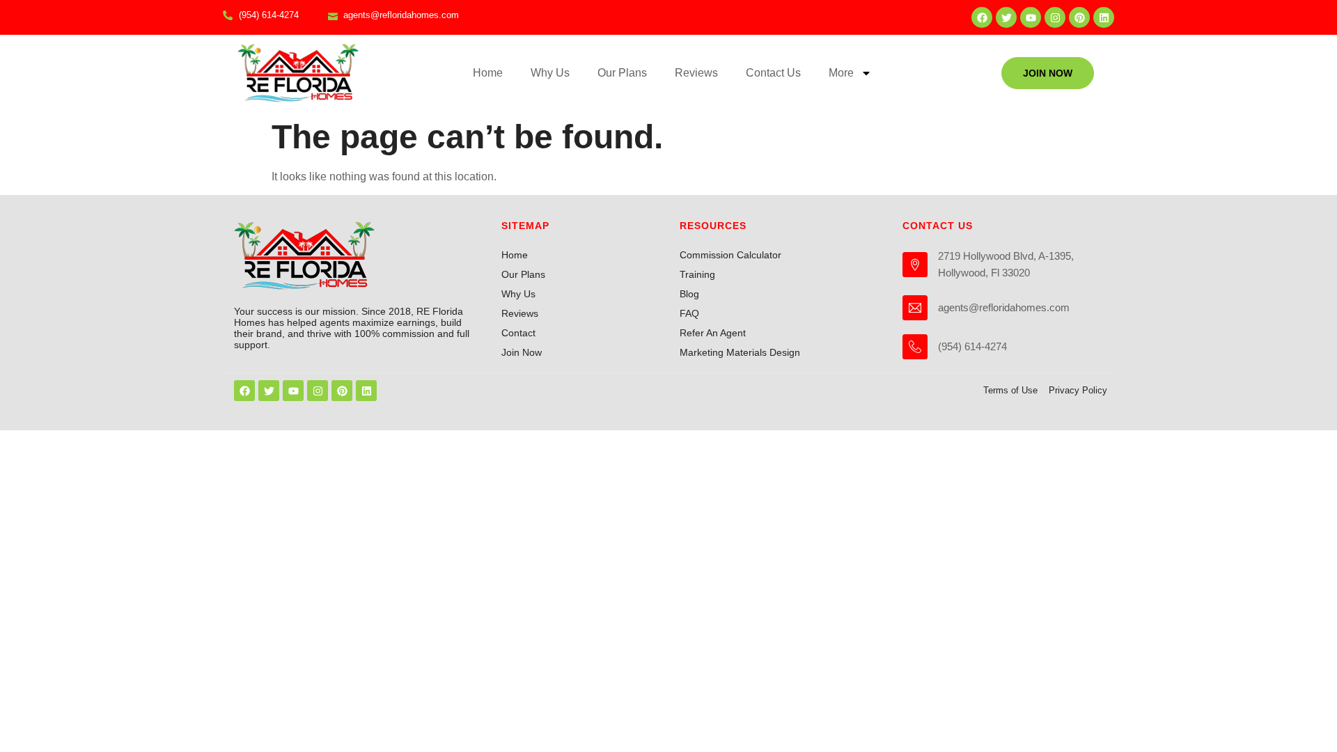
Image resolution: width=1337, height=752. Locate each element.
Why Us (550, 73)
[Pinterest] (1079, 17)
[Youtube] (1030, 17)
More (841, 73)
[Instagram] (1055, 17)
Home (488, 73)
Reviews (696, 73)
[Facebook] (981, 17)
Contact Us (773, 73)
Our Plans (622, 73)
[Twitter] (1006, 17)
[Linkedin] (1103, 17)
